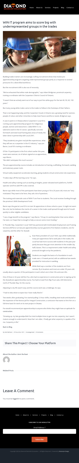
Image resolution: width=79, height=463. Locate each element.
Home (17, 415)
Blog (51, 415)
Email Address (39, 427)
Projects (44, 415)
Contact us (60, 415)
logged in (16, 399)
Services (35, 415)
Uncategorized (30, 332)
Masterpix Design (64, 451)
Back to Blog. (7, 327)
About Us (26, 415)
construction (7, 311)
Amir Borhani (8, 332)
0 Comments (39, 332)
